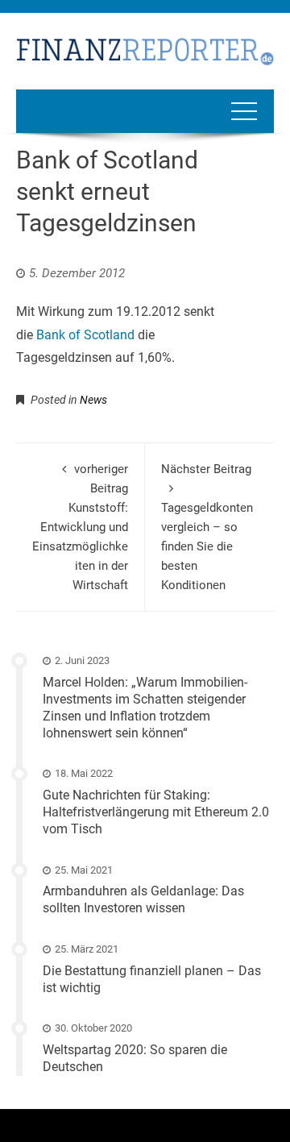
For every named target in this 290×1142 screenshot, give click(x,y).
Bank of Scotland (85, 335)
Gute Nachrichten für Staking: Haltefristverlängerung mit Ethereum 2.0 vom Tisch (156, 812)
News (93, 399)
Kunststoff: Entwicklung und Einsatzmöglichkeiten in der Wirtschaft (80, 527)
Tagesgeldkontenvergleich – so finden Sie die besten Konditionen (207, 527)
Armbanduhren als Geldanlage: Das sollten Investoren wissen (143, 899)
